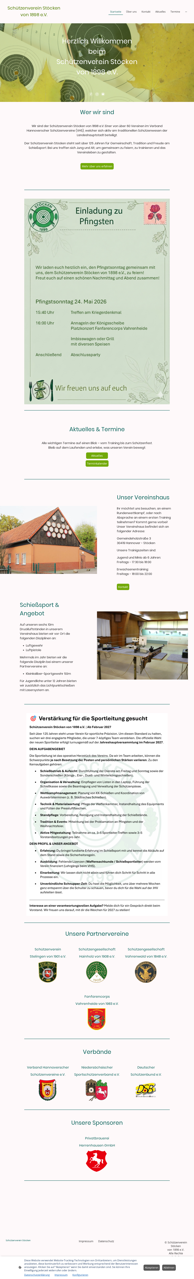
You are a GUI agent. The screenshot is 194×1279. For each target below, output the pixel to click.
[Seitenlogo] (34, 19)
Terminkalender (97, 463)
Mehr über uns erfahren (97, 166)
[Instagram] (97, 94)
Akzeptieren (151, 1267)
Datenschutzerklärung (37, 1275)
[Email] (103, 94)
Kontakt (123, 587)
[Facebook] (91, 94)
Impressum (61, 1275)
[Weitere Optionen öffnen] (186, 12)
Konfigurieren (80, 1275)
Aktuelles (97, 455)
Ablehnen (169, 1267)
